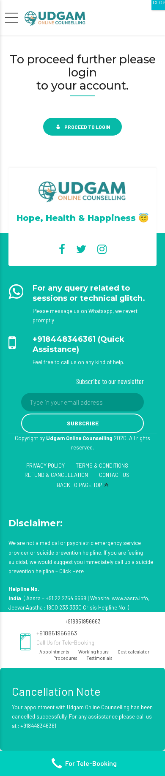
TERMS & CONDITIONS (102, 465)
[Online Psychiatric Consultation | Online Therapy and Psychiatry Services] (82, 190)
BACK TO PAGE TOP (79, 485)
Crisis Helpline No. (104, 607)
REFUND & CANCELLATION (56, 474)
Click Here (71, 571)
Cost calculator (133, 651)
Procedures (65, 658)
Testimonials (99, 658)
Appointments (54, 651)
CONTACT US (114, 474)
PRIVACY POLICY (45, 465)
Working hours (93, 651)
